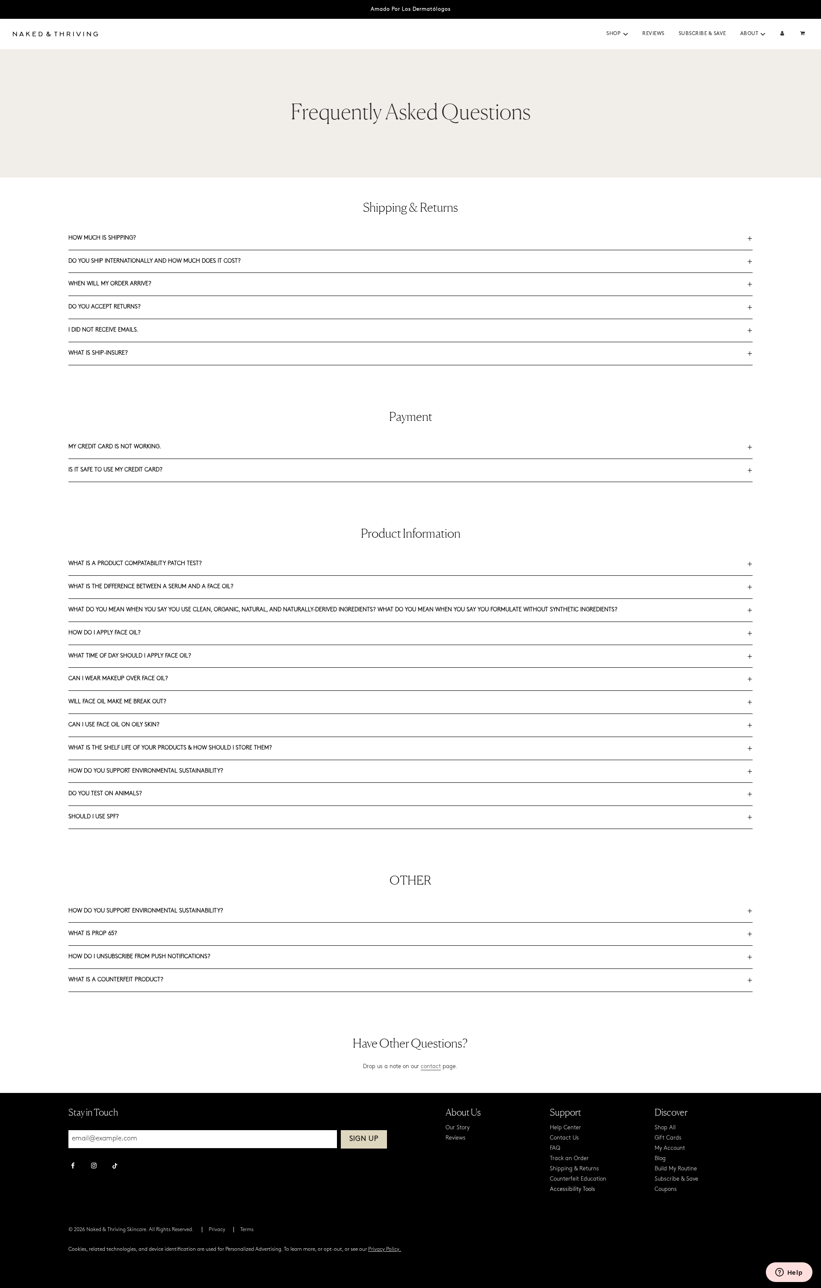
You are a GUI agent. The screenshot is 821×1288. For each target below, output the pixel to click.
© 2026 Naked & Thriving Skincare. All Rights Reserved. (131, 1229)
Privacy (217, 1229)
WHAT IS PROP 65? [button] (92, 933)
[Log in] (782, 34)
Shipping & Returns (574, 1169)
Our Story (458, 1128)
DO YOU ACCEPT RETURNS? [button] (104, 307)
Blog (660, 1158)
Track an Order (569, 1158)
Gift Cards (668, 1138)
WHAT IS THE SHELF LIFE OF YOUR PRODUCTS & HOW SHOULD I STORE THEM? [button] (170, 748)
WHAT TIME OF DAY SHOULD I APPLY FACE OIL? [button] (129, 656)
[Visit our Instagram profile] (93, 1166)
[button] (625, 34)
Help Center (565, 1128)
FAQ (555, 1148)
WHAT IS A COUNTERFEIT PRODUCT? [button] (115, 980)
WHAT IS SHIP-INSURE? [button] (98, 353)
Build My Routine (676, 1169)
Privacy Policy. (384, 1249)
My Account (670, 1148)
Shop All (665, 1128)
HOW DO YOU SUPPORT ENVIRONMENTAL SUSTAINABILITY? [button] (145, 771)
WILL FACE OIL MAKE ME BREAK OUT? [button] (117, 702)
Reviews (653, 33)
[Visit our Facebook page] (73, 1166)
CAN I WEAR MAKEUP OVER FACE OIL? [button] (118, 678)
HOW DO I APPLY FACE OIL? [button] (104, 633)
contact (431, 1066)
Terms (247, 1229)
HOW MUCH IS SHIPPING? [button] (102, 238)
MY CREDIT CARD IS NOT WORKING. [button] (114, 447)
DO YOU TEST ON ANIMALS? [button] (105, 793)
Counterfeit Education (578, 1179)
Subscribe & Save (702, 33)
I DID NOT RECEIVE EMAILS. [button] (103, 330)
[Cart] (803, 34)
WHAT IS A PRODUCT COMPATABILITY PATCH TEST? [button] (135, 563)
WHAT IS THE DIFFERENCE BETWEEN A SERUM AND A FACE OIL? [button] (150, 586)
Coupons (666, 1189)
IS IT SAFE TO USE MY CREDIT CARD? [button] (115, 470)
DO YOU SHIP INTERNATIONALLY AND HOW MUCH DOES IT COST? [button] (154, 261)
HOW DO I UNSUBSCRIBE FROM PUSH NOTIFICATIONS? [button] (139, 956)
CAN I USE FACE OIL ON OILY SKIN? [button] (113, 725)
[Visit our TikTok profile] (114, 1165)
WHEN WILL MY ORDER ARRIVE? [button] (109, 284)
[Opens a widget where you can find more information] (788, 1273)
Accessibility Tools (572, 1189)
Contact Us (564, 1138)
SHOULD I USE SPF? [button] (93, 817)
